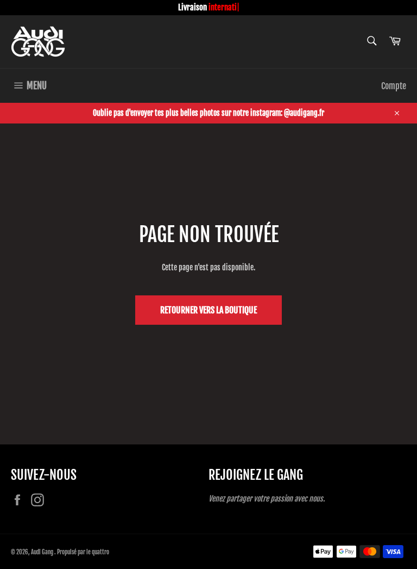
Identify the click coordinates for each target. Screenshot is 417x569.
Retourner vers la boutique (208, 310)
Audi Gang (42, 552)
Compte (393, 86)
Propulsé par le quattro (83, 552)
